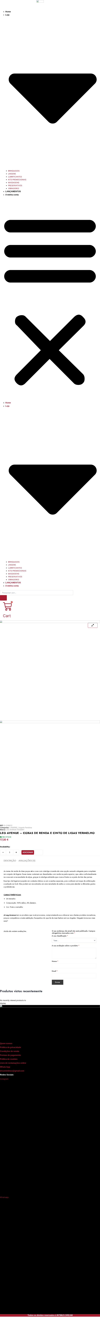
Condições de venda (9, 1051)
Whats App (5, 1067)
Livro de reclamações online (13, 1063)
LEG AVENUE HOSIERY (15, 830)
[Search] (3, 598)
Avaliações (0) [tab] (27, 860)
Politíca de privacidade (10, 1047)
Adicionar (28, 852)
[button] (50, 300)
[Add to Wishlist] (39, 852)
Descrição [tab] (10, 860)
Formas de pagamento (10, 1055)
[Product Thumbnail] (93, 625)
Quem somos (6, 1043)
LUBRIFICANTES (15, 177)
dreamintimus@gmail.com (12, 1071)
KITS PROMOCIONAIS (17, 180)
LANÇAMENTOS (13, 191)
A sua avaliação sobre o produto (65, 946)
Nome (55, 961)
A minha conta (12, 195)
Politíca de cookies (8, 1059)
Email (55, 971)
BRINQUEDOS (14, 171)
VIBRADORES (13, 188)
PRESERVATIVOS (15, 185)
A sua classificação (60, 936)
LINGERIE (12, 174)
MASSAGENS (13, 182)
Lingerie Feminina (25, 827)
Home (8, 12)
